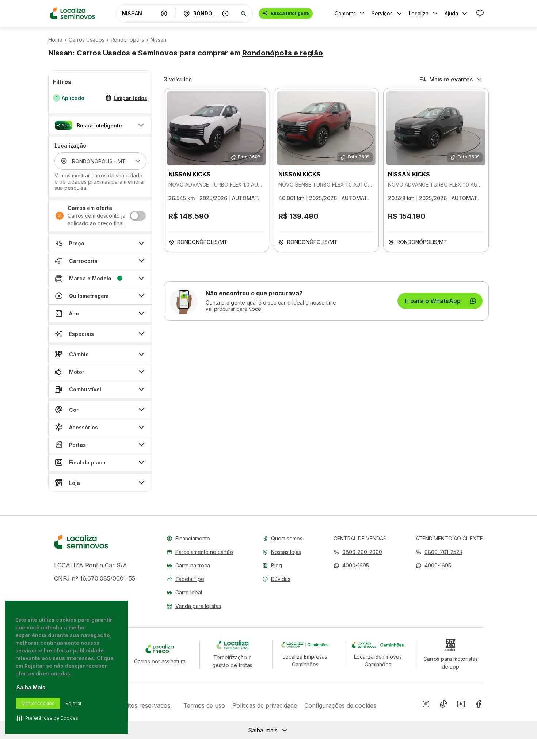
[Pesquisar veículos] (244, 13)
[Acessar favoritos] (480, 13)
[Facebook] (478, 705)
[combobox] (140, 13)
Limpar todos (130, 98)
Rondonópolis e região (282, 53)
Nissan (158, 40)
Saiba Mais (30, 687)
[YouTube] (461, 705)
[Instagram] (426, 705)
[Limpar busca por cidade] (225, 13)
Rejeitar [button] (73, 703)
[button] (100, 125)
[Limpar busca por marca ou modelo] (164, 13)
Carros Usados (86, 40)
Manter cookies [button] (38, 703)
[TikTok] (443, 705)
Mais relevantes (451, 79)
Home (55, 40)
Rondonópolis (127, 40)
